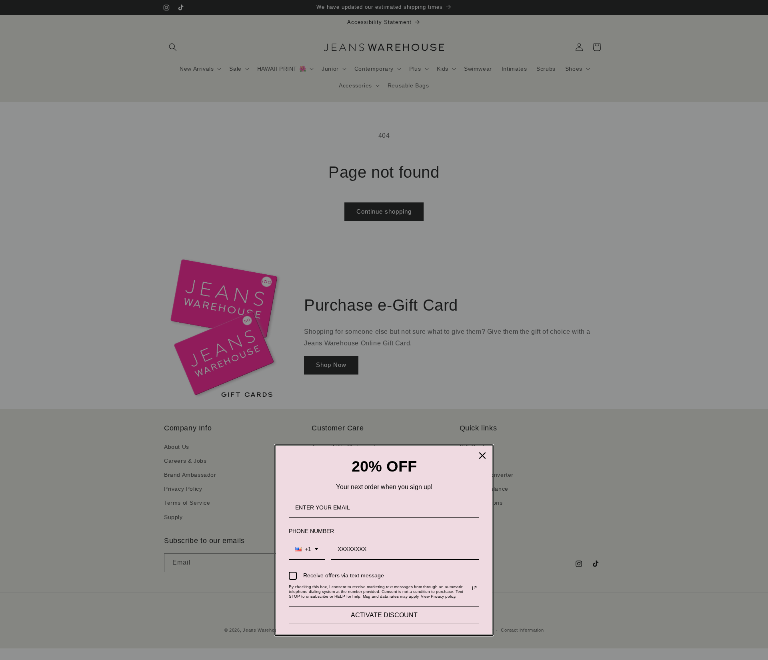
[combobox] (307, 549)
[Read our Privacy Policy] (474, 588)
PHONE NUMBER (311, 531)
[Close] (482, 455)
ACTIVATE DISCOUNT (384, 615)
